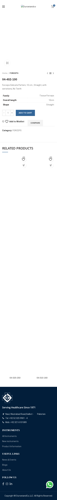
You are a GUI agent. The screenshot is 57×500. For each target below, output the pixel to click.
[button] (23, 165)
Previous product (47, 73)
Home (4, 73)
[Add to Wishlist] (23, 159)
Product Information (11, 446)
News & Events (9, 460)
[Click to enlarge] (7, 63)
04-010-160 (42, 378)
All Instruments (9, 436)
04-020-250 (15, 378)
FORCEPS (14, 73)
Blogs (4, 465)
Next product (53, 73)
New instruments (10, 441)
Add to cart (25, 113)
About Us (6, 470)
